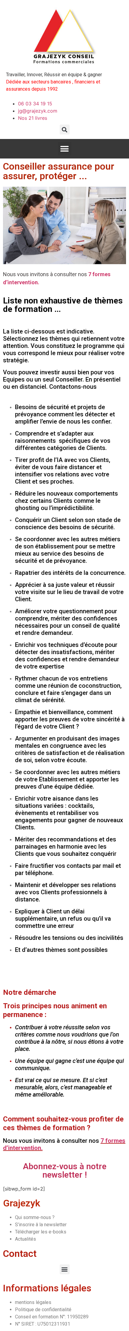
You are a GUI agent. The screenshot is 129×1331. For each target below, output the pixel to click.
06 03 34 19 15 (35, 104)
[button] (65, 129)
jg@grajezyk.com (37, 111)
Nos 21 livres (32, 118)
